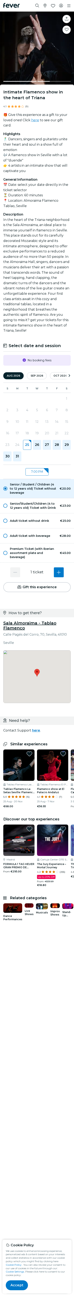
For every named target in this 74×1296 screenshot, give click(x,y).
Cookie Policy (14, 1264)
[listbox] (37, 472)
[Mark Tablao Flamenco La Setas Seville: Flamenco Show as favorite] (29, 753)
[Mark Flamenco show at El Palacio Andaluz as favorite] (63, 753)
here (35, 120)
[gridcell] (27, 445)
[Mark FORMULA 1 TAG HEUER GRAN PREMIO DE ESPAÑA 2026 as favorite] (29, 829)
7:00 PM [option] (37, 472)
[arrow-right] (69, 376)
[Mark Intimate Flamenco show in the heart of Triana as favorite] (66, 30)
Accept (16, 1285)
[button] (37, 488)
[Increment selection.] (59, 572)
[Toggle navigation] (69, 6)
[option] (37, 488)
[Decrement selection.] (15, 572)
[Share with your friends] (66, 19)
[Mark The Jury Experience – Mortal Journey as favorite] (63, 829)
